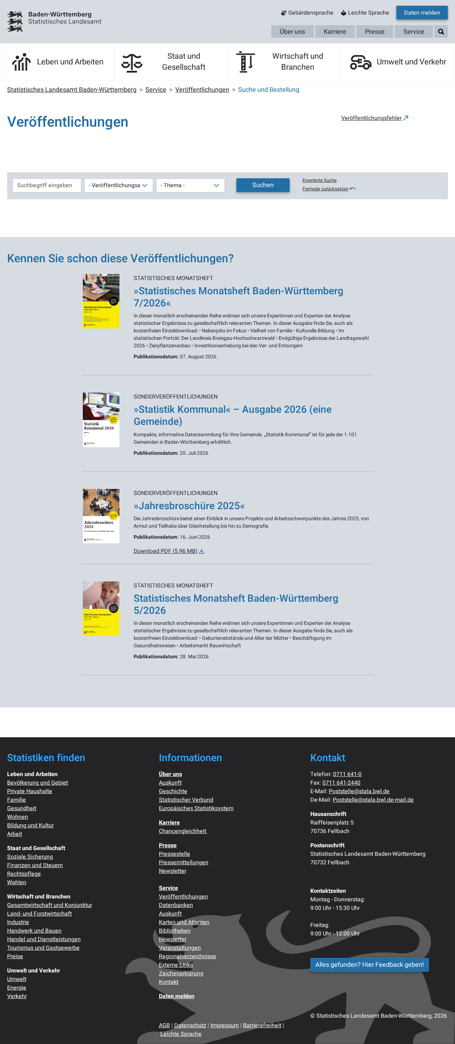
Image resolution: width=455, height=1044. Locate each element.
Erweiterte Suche (320, 180)
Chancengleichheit (183, 831)
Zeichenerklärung (181, 973)
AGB (164, 1025)
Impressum (224, 1025)
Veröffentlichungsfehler (371, 118)
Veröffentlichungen (183, 896)
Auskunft (170, 783)
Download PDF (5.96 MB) (166, 551)
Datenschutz (190, 1025)
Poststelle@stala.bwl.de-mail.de (373, 800)
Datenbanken (176, 905)
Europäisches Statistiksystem (196, 808)
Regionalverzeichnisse (187, 956)
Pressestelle (174, 854)
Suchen (263, 185)
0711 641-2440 (341, 783)
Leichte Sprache (181, 1034)
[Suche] (441, 32)
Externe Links (176, 965)
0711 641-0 (347, 774)
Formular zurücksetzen (325, 189)
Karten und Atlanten (184, 922)
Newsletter (172, 871)
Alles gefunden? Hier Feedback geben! (369, 965)
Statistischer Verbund (186, 800)
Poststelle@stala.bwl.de (359, 791)
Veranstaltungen (180, 948)
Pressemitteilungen (183, 862)
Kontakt (168, 982)
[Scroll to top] (439, 1028)
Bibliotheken (175, 931)
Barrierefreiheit (262, 1025)
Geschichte (173, 791)
